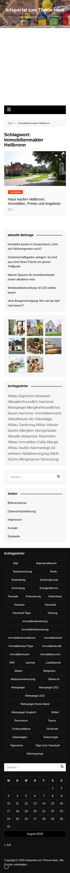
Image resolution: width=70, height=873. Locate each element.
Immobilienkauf (53, 637)
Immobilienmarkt (19, 654)
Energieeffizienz (49, 588)
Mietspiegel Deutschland (35, 703)
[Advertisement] (35, 68)
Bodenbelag (18, 579)
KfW (12, 662)
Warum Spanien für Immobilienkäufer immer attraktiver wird (31, 277)
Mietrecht (53, 679)
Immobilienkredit (51, 646)
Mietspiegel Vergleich (23, 712)
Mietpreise (49, 670)
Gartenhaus (55, 596)
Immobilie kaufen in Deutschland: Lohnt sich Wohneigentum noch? (33, 247)
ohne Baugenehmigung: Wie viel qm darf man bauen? (34, 303)
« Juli (7, 844)
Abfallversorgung (35, 453)
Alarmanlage (40, 448)
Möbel (55, 712)
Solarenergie (50, 737)
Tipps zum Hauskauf (47, 745)
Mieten (18, 670)
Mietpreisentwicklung (23, 679)
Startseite (14, 536)
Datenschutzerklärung (22, 511)
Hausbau (19, 604)
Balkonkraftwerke (46, 563)
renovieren (21, 720)
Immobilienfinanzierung (35, 629)
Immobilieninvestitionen (22, 637)
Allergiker (26, 430)
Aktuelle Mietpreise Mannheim (32, 436)
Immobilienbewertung (34, 621)
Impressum (15, 519)
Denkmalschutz (49, 579)
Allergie (52, 442)
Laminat (30, 662)
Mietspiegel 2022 (35, 695)
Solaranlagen (19, 737)
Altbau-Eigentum (21, 396)
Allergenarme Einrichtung (38, 459)
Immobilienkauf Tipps (21, 646)
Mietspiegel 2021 (49, 687)
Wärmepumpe (35, 753)
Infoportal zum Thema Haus (35, 10)
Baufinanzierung (22, 571)
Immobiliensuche (50, 654)
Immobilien (15, 192)
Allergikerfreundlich (23, 402)
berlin (53, 571)
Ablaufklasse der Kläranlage (30, 419)
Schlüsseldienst (21, 728)
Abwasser (42, 396)
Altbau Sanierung (21, 425)
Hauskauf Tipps (22, 612)
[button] (6, 866)
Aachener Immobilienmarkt (40, 413)
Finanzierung (33, 596)
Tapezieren (16, 745)
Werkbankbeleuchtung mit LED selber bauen (32, 290)
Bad (15, 563)
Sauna (52, 720)
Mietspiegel (18, 687)
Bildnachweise (17, 502)
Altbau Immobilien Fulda (27, 442)
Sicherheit (52, 728)
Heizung (52, 612)
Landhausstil (53, 662)
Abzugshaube (45, 430)
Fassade (13, 596)
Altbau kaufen (19, 448)
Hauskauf (50, 604)
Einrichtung (18, 588)
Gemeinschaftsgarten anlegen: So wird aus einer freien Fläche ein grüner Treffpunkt (32, 262)
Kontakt (12, 528)
